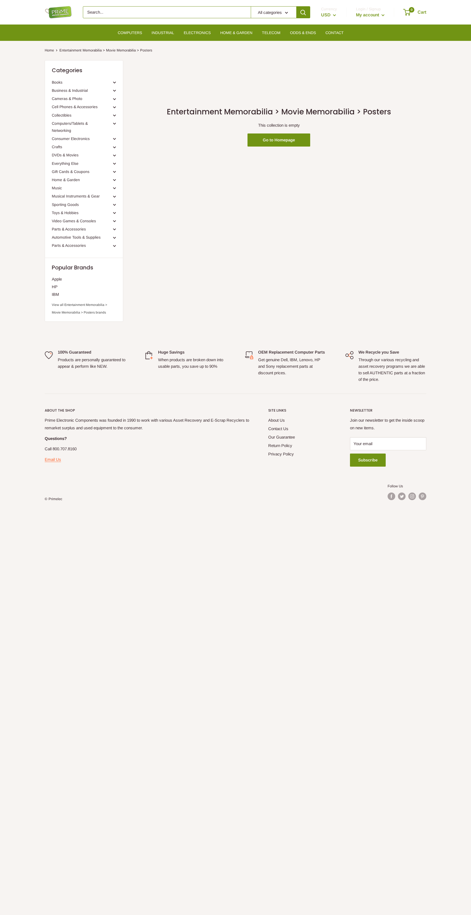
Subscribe (368, 460)
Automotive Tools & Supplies (76, 237)
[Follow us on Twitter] (402, 496)
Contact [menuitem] (334, 33)
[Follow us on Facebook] (391, 496)
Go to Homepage (279, 140)
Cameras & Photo (67, 98)
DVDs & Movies (65, 155)
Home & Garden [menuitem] (236, 33)
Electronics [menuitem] (197, 33)
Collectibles (61, 115)
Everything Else (65, 163)
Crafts (57, 147)
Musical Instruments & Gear (76, 196)
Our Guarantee (281, 437)
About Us (276, 420)
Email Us (53, 459)
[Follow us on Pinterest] (422, 496)
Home (49, 50)
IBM (55, 294)
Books (57, 82)
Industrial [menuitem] (163, 33)
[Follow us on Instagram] (412, 496)
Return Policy (280, 445)
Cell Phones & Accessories (75, 107)
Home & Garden (66, 180)
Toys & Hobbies (65, 213)
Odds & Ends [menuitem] (303, 33)
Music (57, 188)
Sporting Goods (65, 204)
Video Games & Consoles (74, 221)
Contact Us (278, 428)
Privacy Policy (281, 454)
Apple (57, 279)
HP (55, 286)
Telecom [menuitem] (271, 33)
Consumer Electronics (71, 138)
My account (368, 15)
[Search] (303, 12)
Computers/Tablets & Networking (70, 127)
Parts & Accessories (69, 229)
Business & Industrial (70, 90)
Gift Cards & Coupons (70, 171)
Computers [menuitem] (130, 33)
